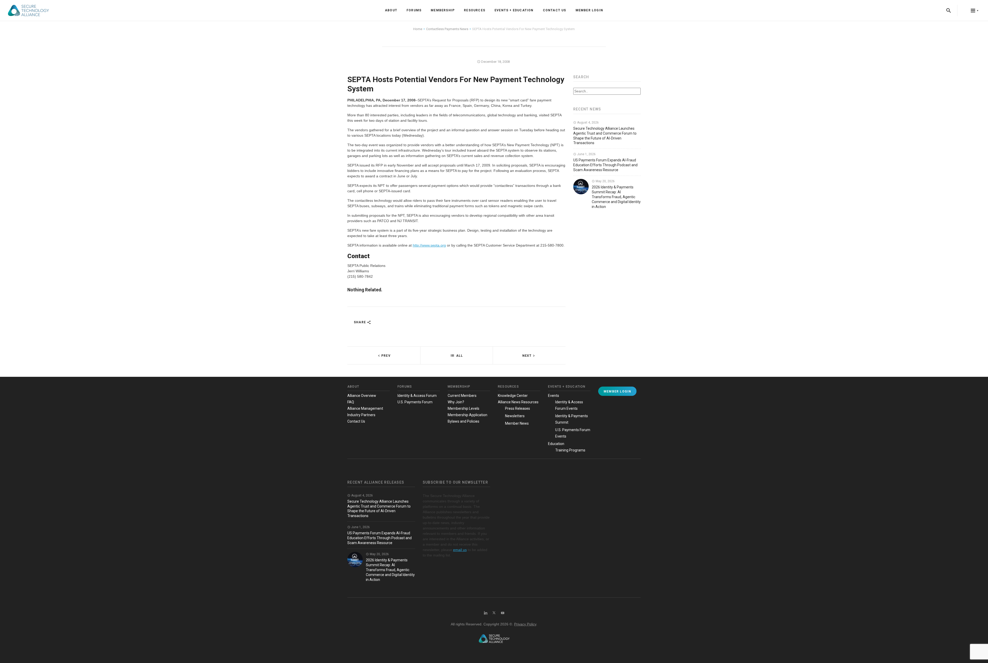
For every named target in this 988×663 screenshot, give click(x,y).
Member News (517, 423)
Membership (443, 10)
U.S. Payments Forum (415, 402)
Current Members (462, 396)
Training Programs (570, 450)
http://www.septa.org (429, 245)
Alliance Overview (361, 396)
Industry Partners (361, 415)
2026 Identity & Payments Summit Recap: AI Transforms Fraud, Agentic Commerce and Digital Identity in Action (616, 197)
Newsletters (515, 416)
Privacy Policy (525, 624)
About (391, 10)
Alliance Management (365, 408)
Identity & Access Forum (417, 396)
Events (553, 396)
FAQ (350, 402)
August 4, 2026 (587, 122)
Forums (414, 10)
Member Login (589, 10)
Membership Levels (463, 408)
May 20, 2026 (605, 181)
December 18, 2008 (495, 62)
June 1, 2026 (586, 154)
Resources (474, 10)
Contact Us (554, 10)
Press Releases (517, 408)
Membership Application (467, 415)
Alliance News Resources (518, 402)
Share (360, 322)
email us (460, 550)
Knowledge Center (513, 396)
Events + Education (514, 10)
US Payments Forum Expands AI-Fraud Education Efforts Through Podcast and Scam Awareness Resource (605, 165)
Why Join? (456, 402)
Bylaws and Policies (463, 421)
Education (556, 444)
